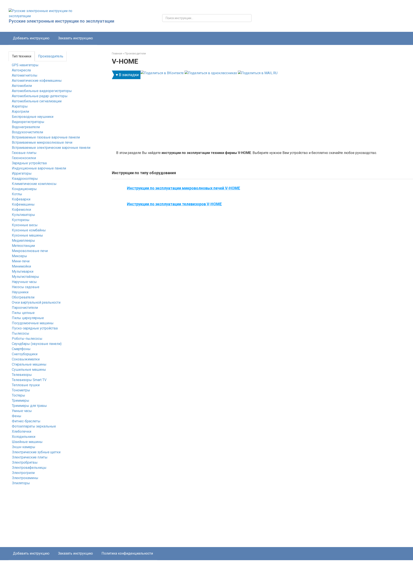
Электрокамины (25, 478)
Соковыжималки (26, 359)
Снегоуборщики (24, 354)
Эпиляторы (21, 483)
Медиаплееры (23, 240)
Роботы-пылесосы (27, 339)
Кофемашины (23, 204)
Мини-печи (20, 261)
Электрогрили (23, 473)
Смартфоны (21, 349)
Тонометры (21, 390)
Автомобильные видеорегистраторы (42, 91)
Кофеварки (21, 199)
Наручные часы (24, 282)
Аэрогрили (20, 111)
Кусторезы (20, 220)
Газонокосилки (24, 158)
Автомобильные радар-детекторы (40, 96)
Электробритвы (25, 462)
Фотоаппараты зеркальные (34, 426)
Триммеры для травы (29, 406)
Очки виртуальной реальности (36, 302)
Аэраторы (20, 106)
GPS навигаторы (25, 65)
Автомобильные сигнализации (37, 101)
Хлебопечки (21, 431)
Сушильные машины (29, 369)
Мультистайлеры (25, 277)
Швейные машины (27, 442)
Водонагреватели (26, 127)
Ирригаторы (22, 173)
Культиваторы (23, 215)
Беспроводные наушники (32, 117)
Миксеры (19, 256)
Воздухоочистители (27, 132)
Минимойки (21, 266)
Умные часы (22, 411)
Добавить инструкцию (31, 38)
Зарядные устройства (29, 163)
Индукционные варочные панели (39, 168)
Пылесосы (20, 333)
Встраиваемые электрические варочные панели (51, 148)
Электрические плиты (30, 457)
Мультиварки (22, 271)
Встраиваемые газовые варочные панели (46, 137)
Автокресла (21, 70)
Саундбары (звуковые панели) (37, 344)
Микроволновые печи (30, 251)
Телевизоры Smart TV (29, 380)
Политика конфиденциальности (127, 553)
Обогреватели (23, 297)
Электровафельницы (29, 468)
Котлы (17, 194)
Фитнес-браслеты (26, 421)
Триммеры (20, 400)
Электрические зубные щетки (36, 452)
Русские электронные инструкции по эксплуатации (61, 21)
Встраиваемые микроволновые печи (42, 142)
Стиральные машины (29, 364)
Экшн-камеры (23, 447)
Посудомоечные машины (33, 323)
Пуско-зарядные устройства (35, 328)
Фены (16, 416)
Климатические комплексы (34, 184)
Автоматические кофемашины (37, 80)
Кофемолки (21, 210)
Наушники (20, 292)
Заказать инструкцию (75, 38)
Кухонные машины (27, 235)
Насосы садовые (25, 287)
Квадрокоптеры (25, 179)
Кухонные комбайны (29, 230)
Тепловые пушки (26, 385)
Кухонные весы (25, 225)
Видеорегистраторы (28, 122)
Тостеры (18, 395)
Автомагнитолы (24, 75)
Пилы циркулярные (28, 318)
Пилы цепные (23, 313)
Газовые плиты (24, 153)
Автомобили (22, 86)
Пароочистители (25, 308)
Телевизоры (22, 375)
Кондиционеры (24, 189)
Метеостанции (23, 246)
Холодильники (23, 437)
